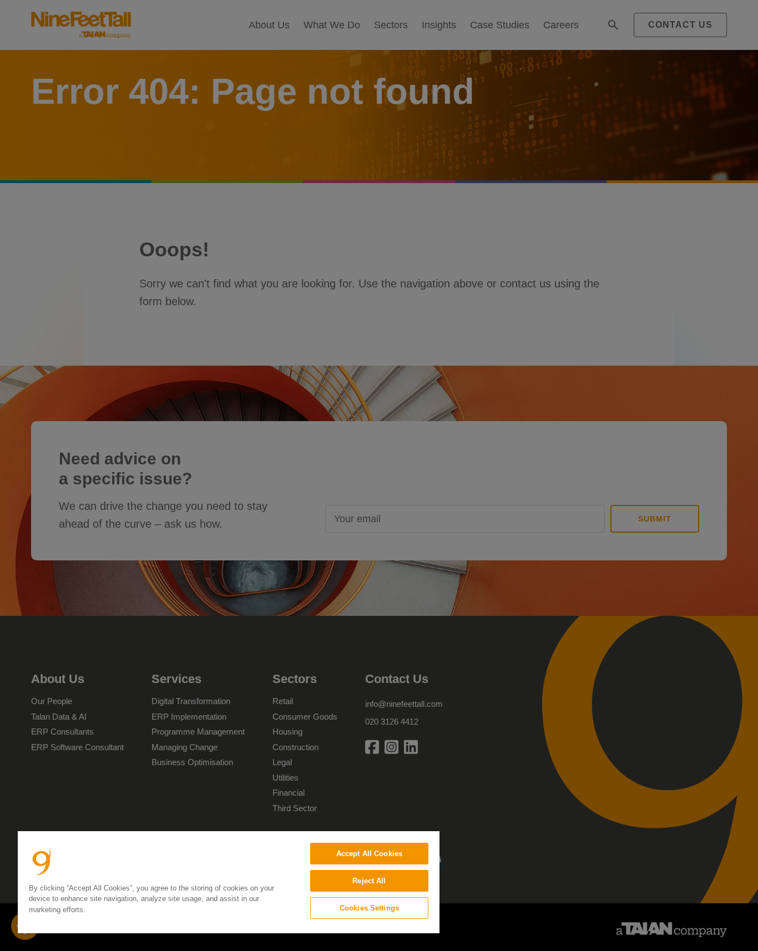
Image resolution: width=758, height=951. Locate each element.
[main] (228, 882)
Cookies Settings (369, 908)
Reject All (369, 881)
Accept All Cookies (369, 853)
